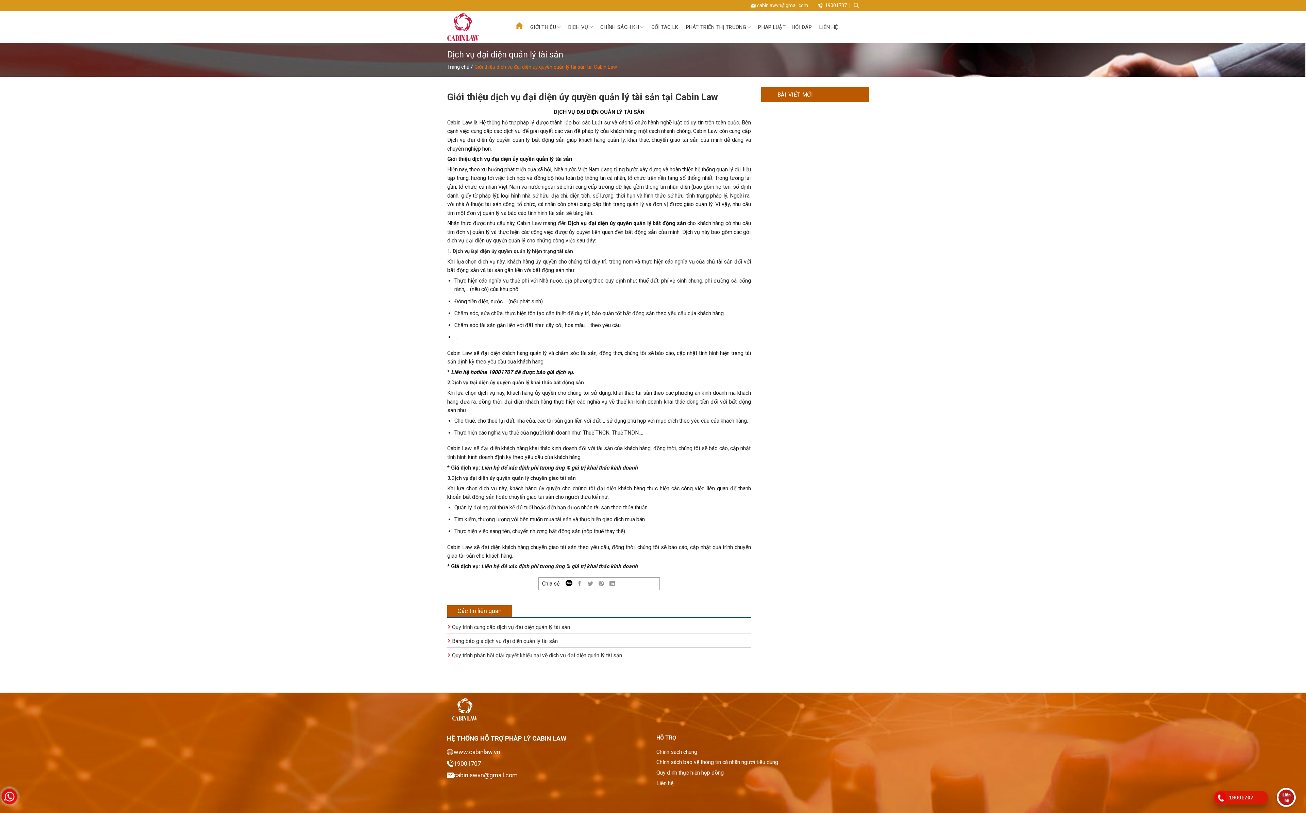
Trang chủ (458, 67)
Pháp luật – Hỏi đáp (785, 27)
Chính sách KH (619, 27)
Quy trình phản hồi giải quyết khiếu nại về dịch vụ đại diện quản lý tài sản (537, 655)
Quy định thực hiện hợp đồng (690, 772)
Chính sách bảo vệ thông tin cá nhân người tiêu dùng (717, 762)
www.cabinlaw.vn (477, 752)
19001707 (836, 5)
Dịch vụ (578, 27)
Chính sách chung (676, 752)
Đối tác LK (665, 27)
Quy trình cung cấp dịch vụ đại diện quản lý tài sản (511, 627)
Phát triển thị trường (716, 27)
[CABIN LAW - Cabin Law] (473, 27)
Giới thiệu (543, 27)
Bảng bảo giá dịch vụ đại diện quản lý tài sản (505, 641)
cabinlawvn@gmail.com (782, 5)
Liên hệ (828, 27)
